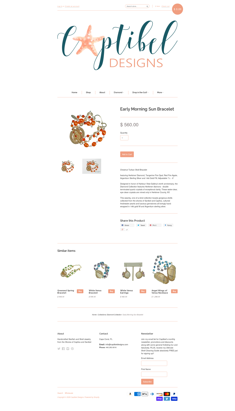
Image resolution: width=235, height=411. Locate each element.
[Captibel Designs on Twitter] (58, 348)
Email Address (147, 358)
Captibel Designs (77, 397)
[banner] (117, 49)
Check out (166, 6)
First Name (146, 369)
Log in (59, 6)
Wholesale (69, 393)
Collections (102, 314)
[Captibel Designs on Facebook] (63, 348)
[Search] (147, 6)
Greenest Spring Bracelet (65, 291)
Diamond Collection (114, 314)
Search (60, 393)
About (102, 92)
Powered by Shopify (91, 397)
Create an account (72, 6)
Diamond (118, 92)
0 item (157, 6)
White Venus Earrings (126, 291)
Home (74, 92)
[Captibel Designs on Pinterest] (72, 348)
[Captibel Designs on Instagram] (67, 348)
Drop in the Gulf (139, 92)
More (159, 92)
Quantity (123, 133)
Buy (80, 291)
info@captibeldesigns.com (117, 344)
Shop (88, 92)
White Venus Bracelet (95, 291)
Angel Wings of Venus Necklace (160, 291)
